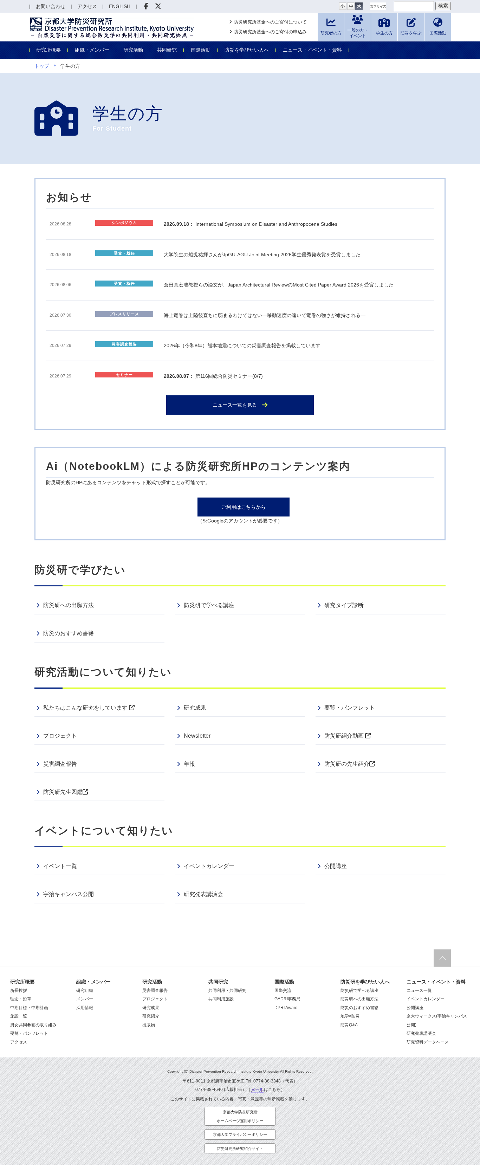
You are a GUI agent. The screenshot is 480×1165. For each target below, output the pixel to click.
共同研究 (167, 50)
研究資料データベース (428, 1042)
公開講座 (335, 866)
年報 (189, 764)
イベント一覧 (60, 866)
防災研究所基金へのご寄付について (270, 22)
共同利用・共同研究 (227, 990)
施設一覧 (18, 1016)
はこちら (272, 1089)
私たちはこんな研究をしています (86, 708)
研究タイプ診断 (344, 605)
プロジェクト (60, 736)
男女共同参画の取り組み (33, 1024)
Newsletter (197, 736)
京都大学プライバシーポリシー (240, 1134)
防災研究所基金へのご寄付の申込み (270, 31)
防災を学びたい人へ (247, 50)
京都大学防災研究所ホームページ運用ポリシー (240, 1116)
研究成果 (195, 708)
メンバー (84, 998)
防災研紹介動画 (344, 736)
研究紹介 (150, 1016)
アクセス (18, 1042)
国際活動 (200, 50)
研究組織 (84, 990)
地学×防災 (350, 1016)
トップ (41, 66)
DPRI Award (286, 1007)
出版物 (148, 1024)
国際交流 (282, 990)
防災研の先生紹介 (346, 764)
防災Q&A (349, 1024)
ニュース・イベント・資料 (312, 50)
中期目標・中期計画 (29, 1007)
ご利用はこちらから (243, 507)
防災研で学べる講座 (209, 605)
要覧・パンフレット (349, 708)
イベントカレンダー (209, 866)
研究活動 (133, 50)
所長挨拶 (18, 990)
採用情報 (84, 1007)
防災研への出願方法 (68, 605)
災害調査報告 (60, 764)
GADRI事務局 (287, 998)
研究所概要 (48, 50)
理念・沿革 (20, 998)
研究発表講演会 (203, 894)
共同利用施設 (221, 998)
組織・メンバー (92, 50)
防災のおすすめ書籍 (68, 633)
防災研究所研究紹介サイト (240, 1148)
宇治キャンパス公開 (68, 894)
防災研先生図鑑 (63, 792)
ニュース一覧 (419, 990)
